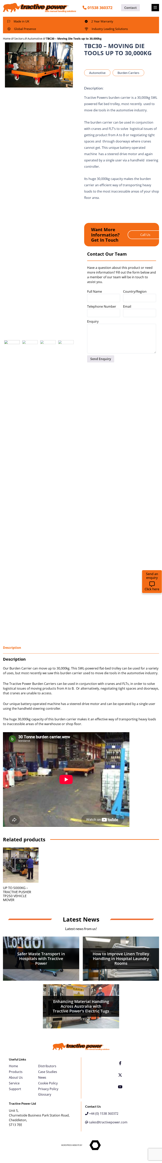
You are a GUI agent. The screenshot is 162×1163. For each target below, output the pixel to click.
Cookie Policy (48, 1083)
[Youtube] (120, 1086)
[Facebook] (120, 1063)
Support (15, 1089)
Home (7, 38)
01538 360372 (100, 7)
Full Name (94, 291)
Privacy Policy (48, 1089)
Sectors (19, 38)
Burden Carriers (128, 72)
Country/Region (135, 291)
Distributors (47, 1066)
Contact (130, 8)
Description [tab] (12, 647)
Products (16, 1072)
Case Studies (47, 1072)
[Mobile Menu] (155, 7)
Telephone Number (101, 306)
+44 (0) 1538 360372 (103, 1113)
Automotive (34, 38)
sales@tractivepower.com (107, 1122)
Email (127, 306)
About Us (16, 1077)
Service (14, 1083)
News (42, 1077)
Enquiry (93, 321)
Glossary (44, 1094)
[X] (120, 1075)
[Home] (39, 7)
